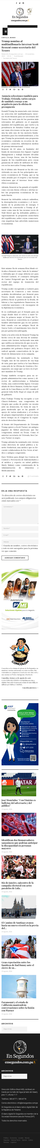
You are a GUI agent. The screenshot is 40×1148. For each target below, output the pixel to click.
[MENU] (5, 31)
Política (6, 1138)
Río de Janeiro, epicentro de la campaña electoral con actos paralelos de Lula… (18, 885)
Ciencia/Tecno (15, 1140)
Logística (13, 1142)
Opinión (24, 1140)
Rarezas (6, 1142)
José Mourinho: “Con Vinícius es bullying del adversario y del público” (19, 803)
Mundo (13, 37)
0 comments (34, 476)
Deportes (6, 1140)
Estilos (31, 1140)
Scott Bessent (18, 56)
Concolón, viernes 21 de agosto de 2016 (16, 678)
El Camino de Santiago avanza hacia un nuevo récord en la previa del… (20, 925)
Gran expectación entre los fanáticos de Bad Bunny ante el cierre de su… (18, 965)
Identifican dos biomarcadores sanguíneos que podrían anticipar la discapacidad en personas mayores (20, 844)
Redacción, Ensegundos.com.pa (12, 54)
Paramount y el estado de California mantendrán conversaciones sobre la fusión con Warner (18, 1006)
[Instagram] (23, 3)
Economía (13, 1138)
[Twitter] (19, 3)
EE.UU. (9, 56)
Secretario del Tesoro (10, 58)
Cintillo (5, 37)
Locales (20, 1138)
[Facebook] (16, 3)
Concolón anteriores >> (30, 688)
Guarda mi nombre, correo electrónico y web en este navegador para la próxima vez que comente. (20, 548)
